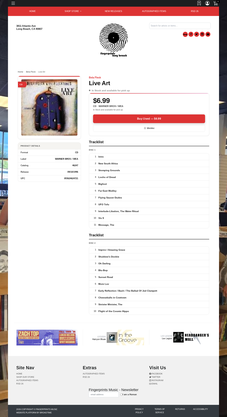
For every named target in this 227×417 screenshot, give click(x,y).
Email (154, 384)
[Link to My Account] (207, 3)
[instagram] (202, 34)
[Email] (208, 34)
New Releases (113, 11)
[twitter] (196, 34)
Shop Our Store (25, 377)
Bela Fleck (31, 72)
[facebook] (191, 34)
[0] (216, 4)
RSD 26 (194, 11)
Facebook (157, 374)
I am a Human (129, 394)
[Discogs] (185, 34)
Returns (180, 409)
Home (20, 72)
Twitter (155, 377)
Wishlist (150, 128)
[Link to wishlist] (199, 3)
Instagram (157, 380)
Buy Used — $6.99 (149, 118)
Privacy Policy (139, 411)
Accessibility (200, 409)
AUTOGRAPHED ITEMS (154, 11)
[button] (73, 11)
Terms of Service (160, 411)
